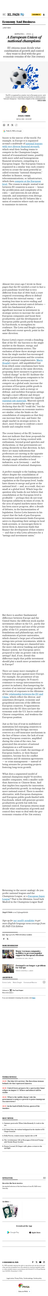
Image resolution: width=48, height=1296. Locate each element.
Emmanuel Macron (30, 982)
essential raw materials (14, 400)
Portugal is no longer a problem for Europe (31, 967)
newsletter (7, 1178)
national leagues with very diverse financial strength (22, 145)
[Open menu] (4, 14)
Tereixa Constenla (22, 971)
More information (7, 993)
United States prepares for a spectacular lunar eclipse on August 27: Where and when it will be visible (23, 1090)
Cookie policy (37, 1278)
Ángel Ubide (24, 116)
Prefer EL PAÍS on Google (14, 131)
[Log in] (44, 14)
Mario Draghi (17, 982)
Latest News (7, 28)
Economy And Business (18, 22)
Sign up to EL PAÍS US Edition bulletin (19, 935)
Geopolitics (19, 34)
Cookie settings (28, 1278)
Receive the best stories (12, 1183)
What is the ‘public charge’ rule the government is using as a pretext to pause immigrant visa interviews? (23, 1099)
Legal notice (10, 1278)
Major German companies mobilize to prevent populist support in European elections (30, 953)
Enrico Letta (6, 982)
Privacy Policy (19, 1278)
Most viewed (7, 1118)
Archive (5, 1202)
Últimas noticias (9, 1077)
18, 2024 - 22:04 (24, 119)
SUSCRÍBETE (36, 14)
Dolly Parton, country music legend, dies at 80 (20, 1136)
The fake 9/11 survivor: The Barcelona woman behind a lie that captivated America (23, 1082)
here (33, 998)
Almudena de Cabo (22, 958)
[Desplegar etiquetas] (44, 982)
